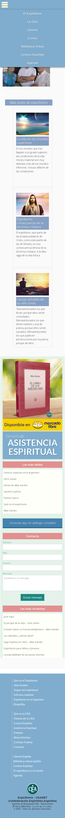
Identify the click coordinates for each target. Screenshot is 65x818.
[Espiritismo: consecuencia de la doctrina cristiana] (32, 214)
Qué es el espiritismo (15, 504)
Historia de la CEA (24, 718)
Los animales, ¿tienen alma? (19, 635)
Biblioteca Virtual (32, 46)
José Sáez (9, 616)
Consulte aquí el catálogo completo (33, 523)
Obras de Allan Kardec (16, 485)
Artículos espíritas (24, 695)
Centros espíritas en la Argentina (21, 472)
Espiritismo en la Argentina (29, 699)
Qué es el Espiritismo (26, 680)
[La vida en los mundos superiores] (32, 134)
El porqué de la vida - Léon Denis (21, 623)
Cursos (32, 38)
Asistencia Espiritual (25, 728)
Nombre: (7, 542)
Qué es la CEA (22, 713)
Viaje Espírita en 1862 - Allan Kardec (23, 642)
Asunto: (7, 563)
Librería (32, 30)
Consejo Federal (23, 742)
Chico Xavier (10, 478)
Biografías (19, 704)
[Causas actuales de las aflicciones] (32, 294)
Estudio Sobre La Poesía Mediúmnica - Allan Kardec (31, 629)
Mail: (5, 552)
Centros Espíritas (32, 54)
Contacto (19, 747)
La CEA (32, 21)
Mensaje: (7, 573)
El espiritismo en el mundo (28, 770)
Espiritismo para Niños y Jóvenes (21, 648)
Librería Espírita (12, 491)
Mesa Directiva (22, 737)
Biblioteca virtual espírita (27, 761)
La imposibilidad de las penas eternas (24, 654)
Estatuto (18, 732)
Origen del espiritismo (26, 690)
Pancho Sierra (11, 497)
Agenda (32, 63)
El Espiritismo (32, 13)
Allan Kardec (10, 510)
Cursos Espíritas (23, 723)
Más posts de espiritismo (29, 102)
